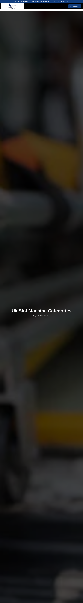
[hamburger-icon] (41, 6)
